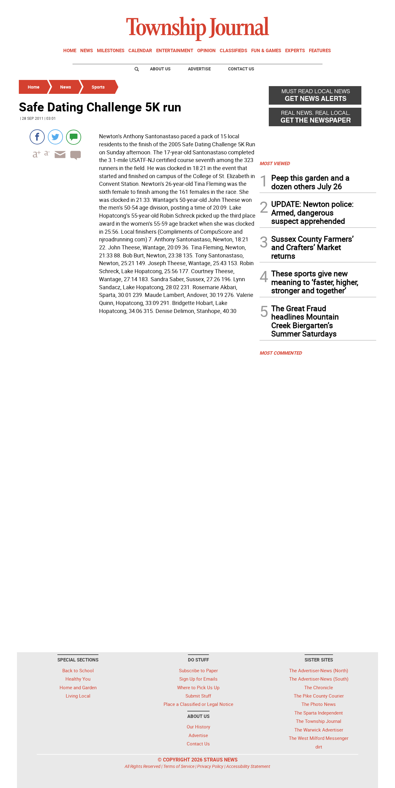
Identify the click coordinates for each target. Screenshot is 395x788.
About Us (160, 69)
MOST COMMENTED (281, 353)
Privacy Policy (210, 766)
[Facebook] (37, 136)
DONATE (361, 7)
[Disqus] (137, 401)
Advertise (199, 69)
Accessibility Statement (248, 766)
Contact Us (241, 69)
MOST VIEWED (275, 163)
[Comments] (73, 136)
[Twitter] (55, 136)
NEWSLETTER (326, 7)
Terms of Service (178, 766)
